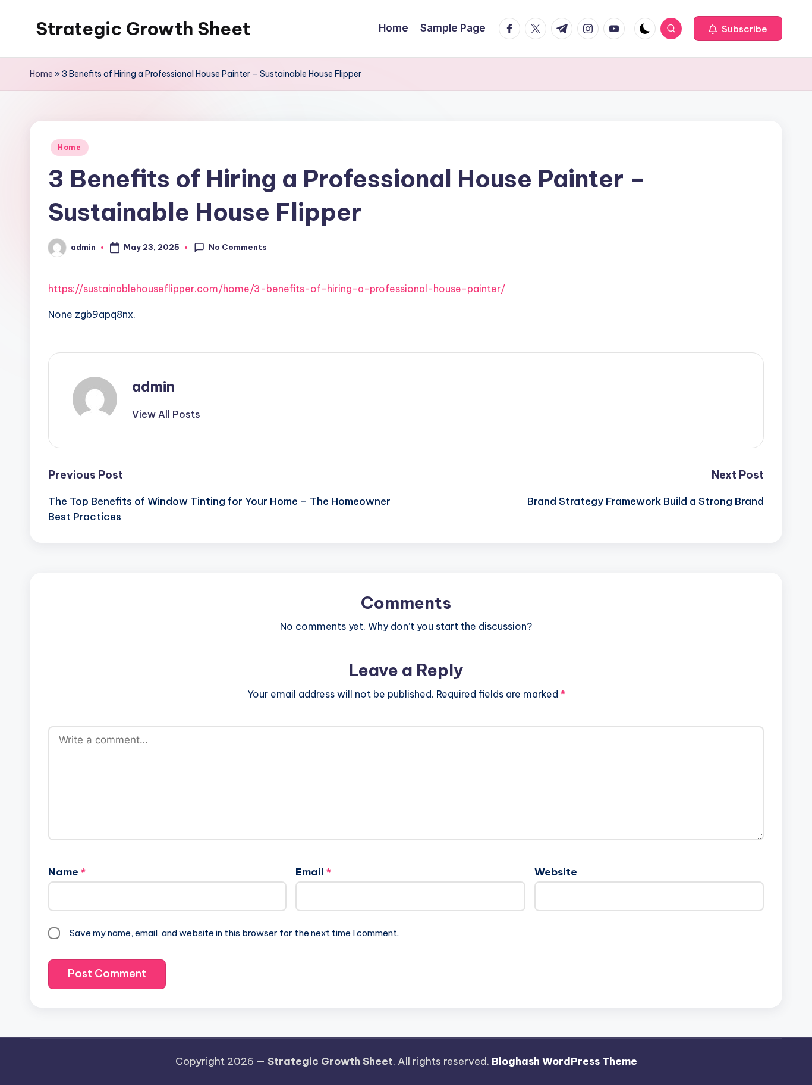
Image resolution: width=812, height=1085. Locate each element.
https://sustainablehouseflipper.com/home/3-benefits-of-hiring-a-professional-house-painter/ (276, 289)
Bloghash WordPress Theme (564, 1061)
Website (555, 871)
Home (41, 73)
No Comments (238, 247)
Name (67, 871)
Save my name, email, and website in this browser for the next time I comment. (234, 933)
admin (153, 386)
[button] (738, 28)
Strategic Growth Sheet (143, 28)
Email (313, 871)
